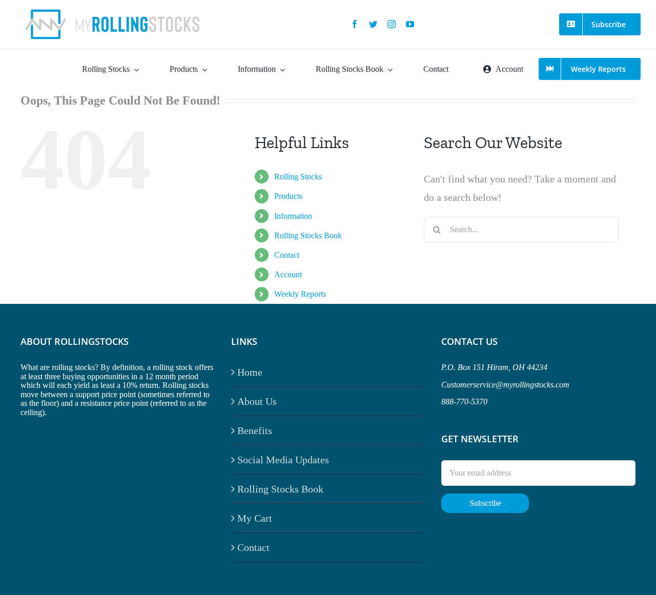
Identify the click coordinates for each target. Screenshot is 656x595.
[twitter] (373, 24)
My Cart (254, 518)
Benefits (254, 430)
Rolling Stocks (298, 176)
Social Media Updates (283, 459)
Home (249, 372)
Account (288, 274)
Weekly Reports (300, 294)
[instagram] (391, 24)
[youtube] (410, 24)
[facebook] (355, 24)
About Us (257, 401)
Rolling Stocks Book (308, 235)
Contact (286, 255)
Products (288, 196)
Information (293, 216)
